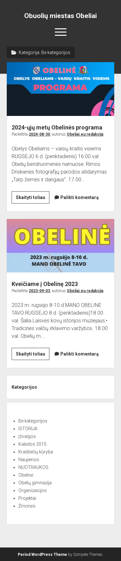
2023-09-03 (39, 291)
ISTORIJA (27, 428)
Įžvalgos (27, 436)
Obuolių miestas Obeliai (60, 16)
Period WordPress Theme (42, 554)
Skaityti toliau (32, 199)
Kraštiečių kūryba (35, 451)
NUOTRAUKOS (33, 467)
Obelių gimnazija (35, 482)
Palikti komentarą (79, 197)
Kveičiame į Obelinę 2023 (60, 246)
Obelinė (25, 475)
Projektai (27, 498)
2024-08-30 (39, 134)
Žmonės (26, 506)
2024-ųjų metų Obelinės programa (60, 89)
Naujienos (28, 459)
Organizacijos (32, 490)
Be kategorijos (32, 420)
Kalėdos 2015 (32, 444)
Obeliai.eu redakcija (85, 134)
